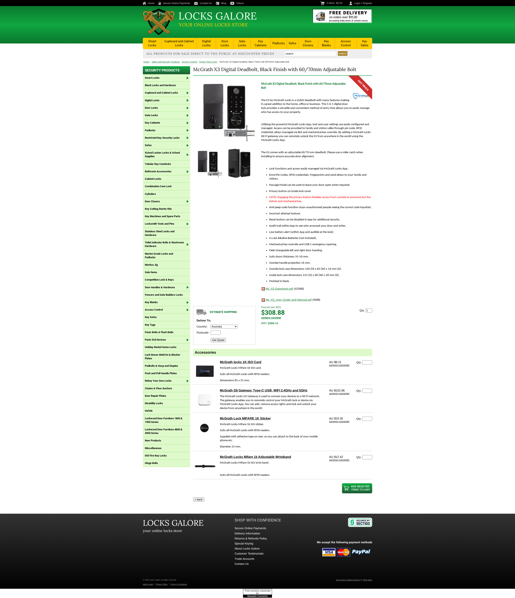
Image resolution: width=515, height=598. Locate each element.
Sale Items (151, 272)
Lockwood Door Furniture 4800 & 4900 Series (163, 431)
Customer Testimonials (249, 553)
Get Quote (218, 340)
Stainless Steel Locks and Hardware (159, 233)
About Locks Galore (247, 548)
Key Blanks (326, 43)
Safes (292, 43)
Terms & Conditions (179, 584)
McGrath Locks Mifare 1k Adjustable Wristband (255, 457)
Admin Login (148, 584)
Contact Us (206, 3)
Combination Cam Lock (158, 186)
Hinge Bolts (151, 463)
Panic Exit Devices (155, 339)
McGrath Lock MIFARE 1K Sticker (245, 418)
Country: (202, 326)
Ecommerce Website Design (348, 580)
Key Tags (150, 324)
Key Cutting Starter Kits (158, 208)
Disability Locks (154, 403)
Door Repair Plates (155, 395)
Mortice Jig (151, 264)
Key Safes (364, 43)
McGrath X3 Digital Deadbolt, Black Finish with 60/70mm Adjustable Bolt (254, 62)
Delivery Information (247, 533)
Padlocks (278, 43)
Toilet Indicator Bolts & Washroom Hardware (164, 244)
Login (357, 3)
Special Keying (244, 543)
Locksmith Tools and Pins (159, 223)
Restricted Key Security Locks (162, 137)
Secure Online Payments (176, 3)
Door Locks (225, 43)
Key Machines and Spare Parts (162, 216)
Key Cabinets (261, 43)
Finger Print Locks (208, 62)
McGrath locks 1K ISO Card (240, 362)
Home (151, 3)
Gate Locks (242, 43)
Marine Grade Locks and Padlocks (159, 255)
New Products (153, 440)
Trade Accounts (244, 558)
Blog (223, 3)
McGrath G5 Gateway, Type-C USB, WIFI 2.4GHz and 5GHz (263, 390)
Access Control (346, 43)
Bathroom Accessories (158, 171)
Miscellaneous (153, 448)
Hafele (148, 410)
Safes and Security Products (166, 62)
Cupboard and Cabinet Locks (179, 43)
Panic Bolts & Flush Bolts (159, 332)
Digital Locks (206, 43)
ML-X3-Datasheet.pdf (279, 288)
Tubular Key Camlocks (158, 163)
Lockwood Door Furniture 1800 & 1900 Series (163, 420)
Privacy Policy (162, 584)
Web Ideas (367, 580)
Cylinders (150, 193)
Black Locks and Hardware (160, 85)
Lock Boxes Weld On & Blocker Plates (162, 356)
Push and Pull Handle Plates (161, 373)
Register (367, 3)
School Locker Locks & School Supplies (162, 154)
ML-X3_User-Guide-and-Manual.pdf (289, 299)
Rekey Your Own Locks (158, 380)
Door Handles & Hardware (160, 287)
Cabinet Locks (153, 178)
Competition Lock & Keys (159, 279)
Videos (240, 3)
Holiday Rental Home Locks (160, 347)
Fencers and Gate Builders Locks (164, 294)
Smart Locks (152, 43)
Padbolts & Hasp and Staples (161, 365)
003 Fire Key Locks (156, 455)
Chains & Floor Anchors (158, 388)
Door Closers (308, 43)
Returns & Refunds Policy (251, 538)
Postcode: (203, 332)
